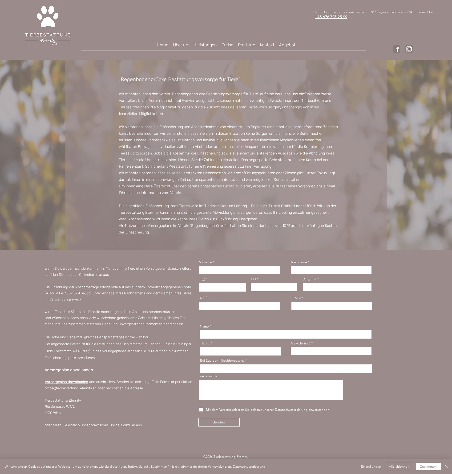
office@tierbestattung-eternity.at (70, 388)
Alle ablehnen (399, 466)
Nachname (299, 262)
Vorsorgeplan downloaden (66, 382)
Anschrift (310, 279)
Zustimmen (428, 466)
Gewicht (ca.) (300, 343)
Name (204, 326)
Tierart (205, 343)
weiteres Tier (209, 376)
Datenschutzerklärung (249, 466)
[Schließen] (446, 466)
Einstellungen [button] (371, 466)
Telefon (205, 298)
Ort (253, 279)
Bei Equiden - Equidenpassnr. (222, 360)
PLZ (202, 279)
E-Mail (296, 298)
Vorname (205, 262)
